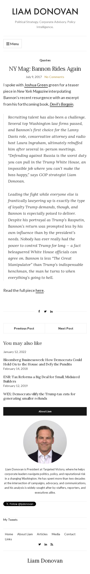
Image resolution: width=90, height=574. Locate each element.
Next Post (65, 328)
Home (9, 534)
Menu (14, 44)
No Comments (54, 77)
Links (8, 539)
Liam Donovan (45, 560)
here (40, 290)
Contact (70, 534)
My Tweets (10, 519)
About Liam (25, 534)
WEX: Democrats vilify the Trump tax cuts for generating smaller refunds (39, 396)
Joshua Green (36, 84)
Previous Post (24, 328)
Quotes (45, 60)
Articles (42, 534)
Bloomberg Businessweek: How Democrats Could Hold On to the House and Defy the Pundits (42, 362)
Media (56, 534)
